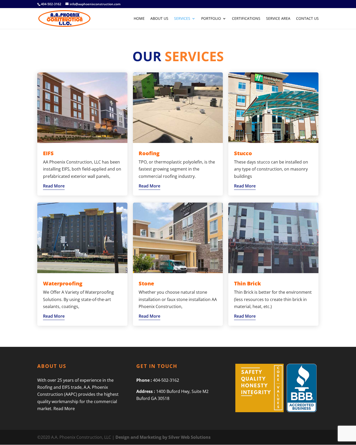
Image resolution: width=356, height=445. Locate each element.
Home (139, 19)
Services (182, 19)
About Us (159, 19)
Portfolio (211, 19)
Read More (54, 186)
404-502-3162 (51, 4)
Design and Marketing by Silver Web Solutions (163, 437)
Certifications (246, 19)
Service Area (278, 19)
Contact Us (307, 19)
